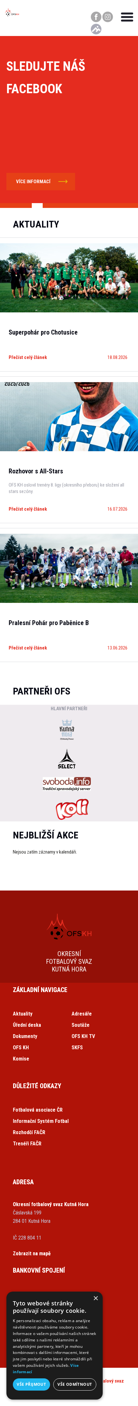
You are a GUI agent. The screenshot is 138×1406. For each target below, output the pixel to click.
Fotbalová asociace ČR (38, 1110)
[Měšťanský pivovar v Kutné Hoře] (67, 730)
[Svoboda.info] (67, 785)
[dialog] (54, 1346)
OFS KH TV (83, 1036)
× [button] (95, 1298)
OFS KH (21, 1047)
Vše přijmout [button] (31, 1384)
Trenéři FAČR (27, 1144)
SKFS (77, 1047)
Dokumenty (25, 1036)
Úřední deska (27, 1025)
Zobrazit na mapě (32, 1253)
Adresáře (82, 1014)
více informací (33, 181)
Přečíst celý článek (28, 357)
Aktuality (22, 1014)
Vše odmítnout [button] (74, 1384)
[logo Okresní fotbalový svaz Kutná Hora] (12, 14)
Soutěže (81, 1025)
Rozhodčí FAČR (29, 1132)
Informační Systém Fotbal (41, 1121)
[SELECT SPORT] (67, 759)
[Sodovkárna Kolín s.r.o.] (72, 810)
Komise (21, 1059)
